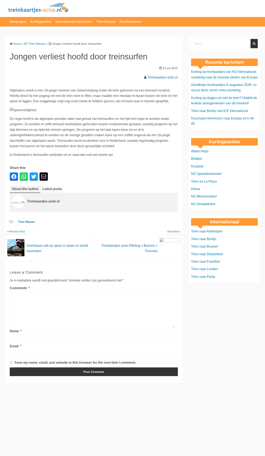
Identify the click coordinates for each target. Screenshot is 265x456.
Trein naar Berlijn (203, 239)
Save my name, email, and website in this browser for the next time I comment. (75, 362)
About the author (25, 189)
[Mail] (44, 176)
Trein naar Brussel (204, 246)
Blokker (196, 158)
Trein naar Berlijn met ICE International (219, 111)
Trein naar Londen (204, 269)
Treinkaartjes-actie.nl (162, 77)
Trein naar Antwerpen (207, 231)
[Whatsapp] (24, 176)
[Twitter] (34, 176)
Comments (20, 288)
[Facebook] (14, 176)
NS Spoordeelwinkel (206, 174)
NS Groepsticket (203, 204)
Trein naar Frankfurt (205, 261)
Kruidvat (197, 166)
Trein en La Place (204, 181)
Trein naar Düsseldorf (207, 254)
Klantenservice (131, 21)
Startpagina (17, 21)
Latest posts (52, 189)
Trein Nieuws (106, 21)
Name (16, 331)
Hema (195, 189)
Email (15, 346)
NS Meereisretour (204, 196)
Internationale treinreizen (73, 21)
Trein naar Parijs (203, 276)
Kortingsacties (40, 21)
